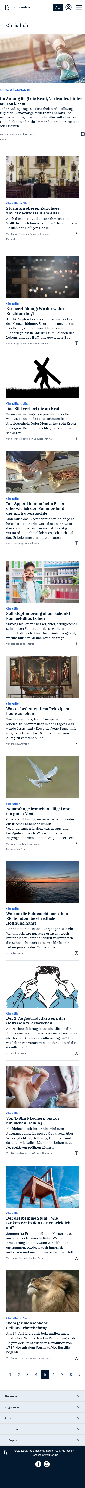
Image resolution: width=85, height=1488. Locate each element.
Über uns (11, 1429)
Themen (10, 1396)
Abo (58, 7)
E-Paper (10, 1440)
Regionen (11, 1407)
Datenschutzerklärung (45, 1455)
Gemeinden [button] (21, 7)
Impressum (67, 1450)
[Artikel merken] (82, 134)
